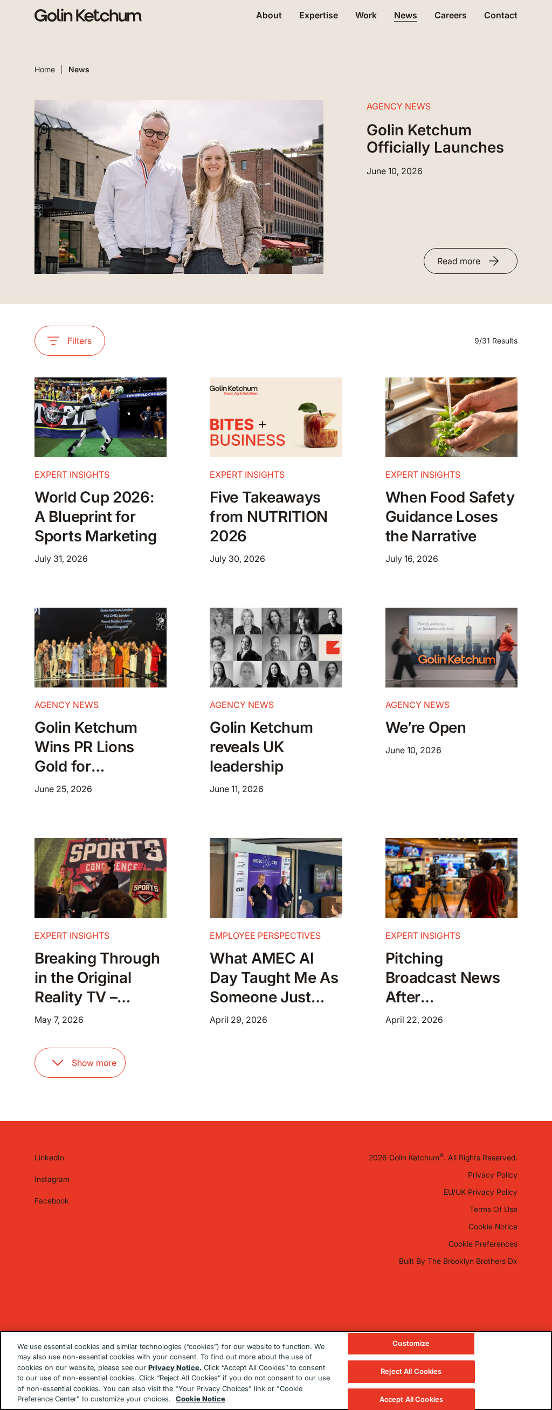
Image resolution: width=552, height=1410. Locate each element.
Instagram (52, 1179)
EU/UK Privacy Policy (481, 1191)
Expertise (318, 15)
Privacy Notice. (175, 1367)
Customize (411, 1343)
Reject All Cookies (411, 1371)
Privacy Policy (493, 1174)
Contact (501, 15)
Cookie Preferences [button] (483, 1243)
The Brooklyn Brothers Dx (472, 1260)
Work (366, 15)
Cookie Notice (493, 1226)
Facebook (51, 1200)
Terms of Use (494, 1209)
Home (44, 69)
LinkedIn (49, 1157)
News (405, 15)
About (269, 15)
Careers (450, 15)
